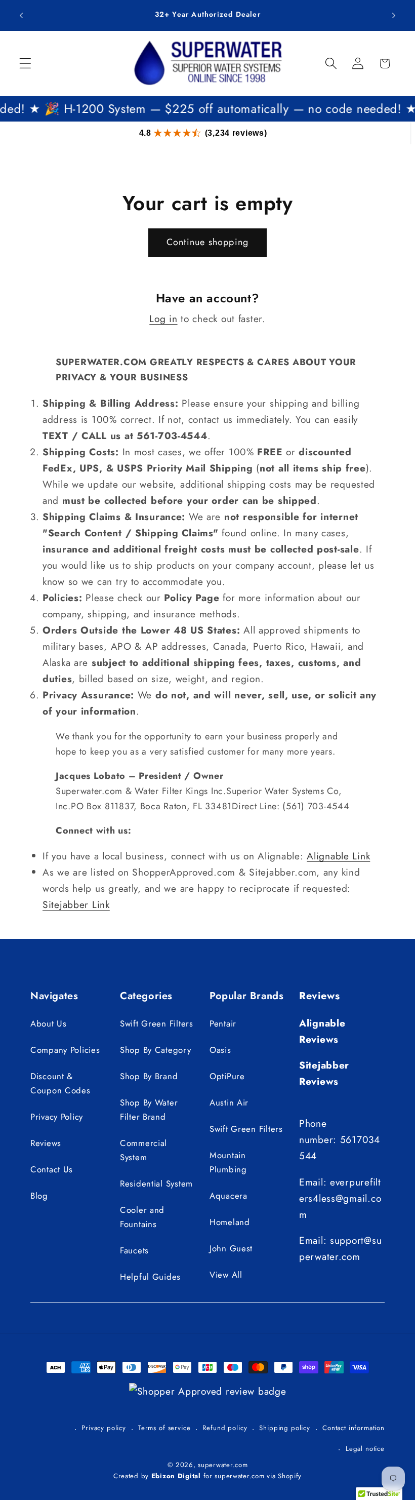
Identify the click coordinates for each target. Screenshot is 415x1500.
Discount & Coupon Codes (60, 1083)
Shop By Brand (149, 1076)
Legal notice (365, 1448)
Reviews (45, 1143)
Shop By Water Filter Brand (149, 1109)
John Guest (231, 1248)
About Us (48, 1023)
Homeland (230, 1222)
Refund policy (224, 1428)
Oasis (220, 1050)
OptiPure (227, 1076)
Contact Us (51, 1169)
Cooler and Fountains (142, 1217)
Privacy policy (103, 1428)
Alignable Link (338, 856)
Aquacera (228, 1196)
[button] (25, 63)
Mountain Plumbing (228, 1162)
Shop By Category (155, 1050)
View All (226, 1275)
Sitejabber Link (76, 904)
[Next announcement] (394, 15)
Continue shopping (207, 242)
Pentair (223, 1023)
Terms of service (164, 1428)
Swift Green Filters (156, 1023)
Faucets (134, 1250)
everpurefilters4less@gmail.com (340, 1198)
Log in (163, 318)
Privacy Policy (56, 1117)
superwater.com (222, 1465)
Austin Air (229, 1102)
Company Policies (65, 1050)
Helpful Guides (150, 1277)
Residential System (156, 1183)
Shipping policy (284, 1428)
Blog (39, 1196)
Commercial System (143, 1150)
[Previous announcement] (21, 15)
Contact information (353, 1428)
